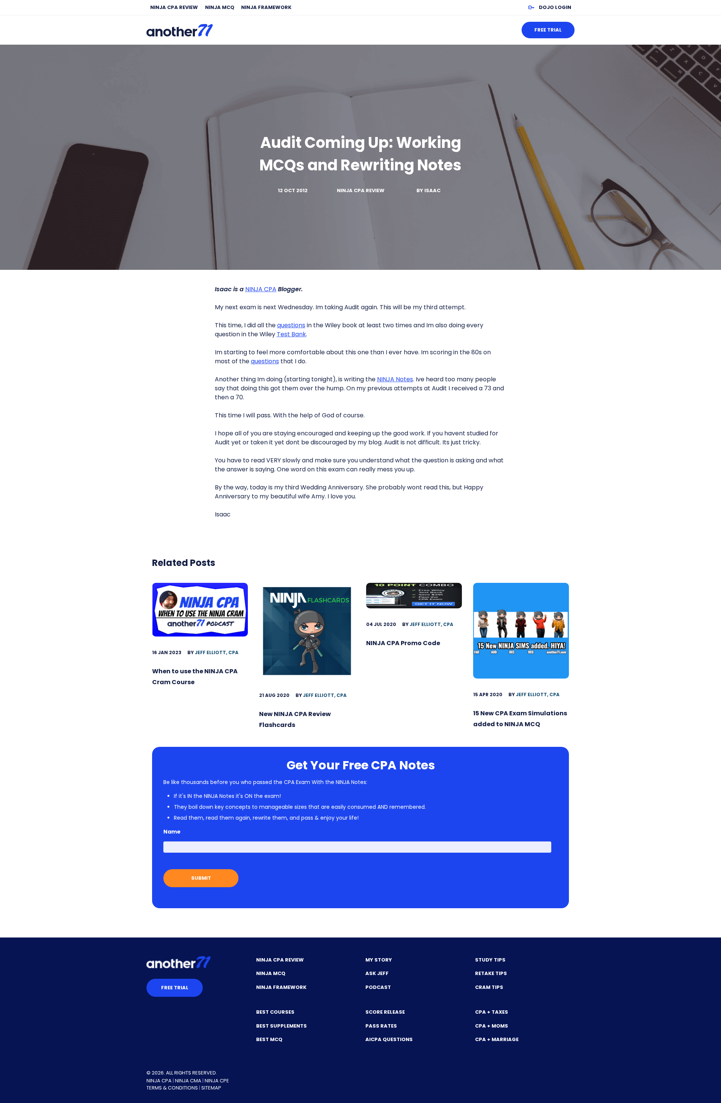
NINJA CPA (260, 289)
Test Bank (291, 334)
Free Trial (548, 29)
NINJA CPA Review (174, 7)
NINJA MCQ (219, 7)
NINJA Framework (266, 7)
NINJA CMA (188, 1080)
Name (172, 831)
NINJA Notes (395, 379)
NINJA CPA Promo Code (403, 643)
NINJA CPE (217, 1080)
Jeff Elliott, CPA (216, 652)
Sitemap (211, 1087)
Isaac (432, 190)
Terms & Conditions (172, 1087)
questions (291, 325)
